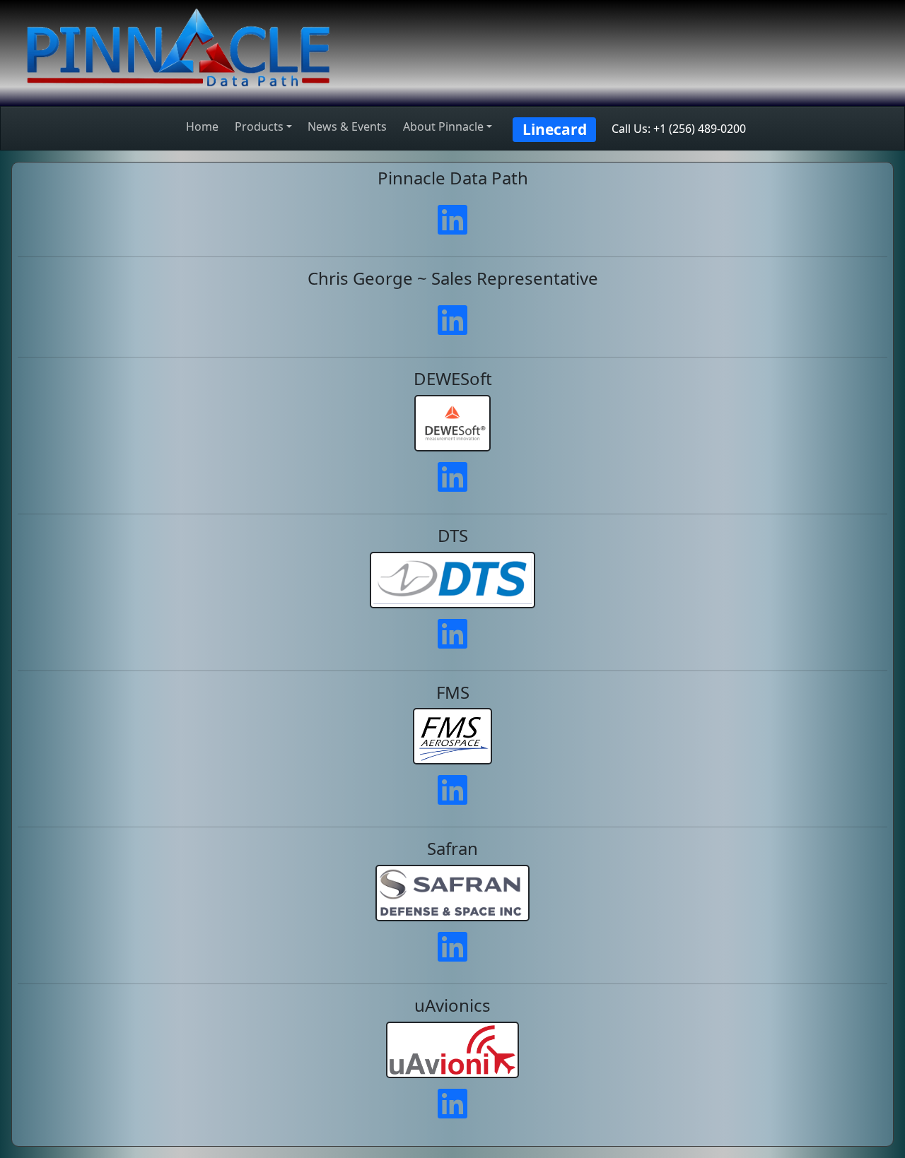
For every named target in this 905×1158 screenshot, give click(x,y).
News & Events (347, 126)
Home (202, 126)
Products (259, 126)
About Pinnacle (443, 126)
